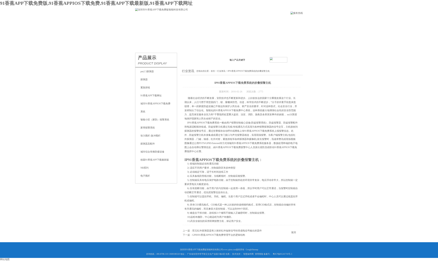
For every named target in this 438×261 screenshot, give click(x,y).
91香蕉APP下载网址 (151, 95)
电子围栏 (145, 176)
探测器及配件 (147, 143)
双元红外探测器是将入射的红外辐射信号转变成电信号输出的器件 (227, 230)
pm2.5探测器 (147, 71)
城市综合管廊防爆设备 (152, 151)
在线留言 (255, 20)
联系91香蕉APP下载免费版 (284, 20)
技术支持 (236, 20)
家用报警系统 (147, 127)
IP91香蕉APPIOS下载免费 (201, 122)
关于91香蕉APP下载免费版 (169, 20)
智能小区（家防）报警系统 (154, 119)
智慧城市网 (248, 254)
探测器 (144, 79)
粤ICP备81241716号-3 (282, 254)
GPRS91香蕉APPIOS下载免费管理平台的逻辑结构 (218, 235)
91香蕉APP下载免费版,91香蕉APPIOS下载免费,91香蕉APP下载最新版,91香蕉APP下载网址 (96, 3)
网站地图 (5, 259)
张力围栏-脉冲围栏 (150, 135)
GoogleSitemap (252, 249)
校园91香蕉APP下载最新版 (154, 160)
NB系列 (144, 168)
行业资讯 (217, 20)
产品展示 (198, 20)
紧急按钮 (145, 87)
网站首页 (141, 20)
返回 (293, 232)
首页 (213, 71)
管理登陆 (259, 254)
